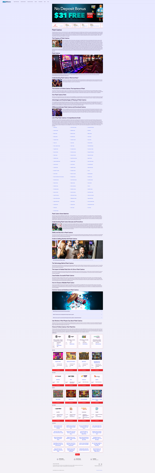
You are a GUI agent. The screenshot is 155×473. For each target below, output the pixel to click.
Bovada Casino (73, 136)
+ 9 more (74, 415)
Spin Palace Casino (90, 192)
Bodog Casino (55, 136)
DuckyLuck (84, 379)
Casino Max (72, 142)
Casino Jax (55, 142)
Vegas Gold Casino (90, 198)
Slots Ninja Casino (56, 189)
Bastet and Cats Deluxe (71, 361)
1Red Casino (55, 127)
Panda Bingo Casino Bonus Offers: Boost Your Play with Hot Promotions (58, 444)
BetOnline (89, 130)
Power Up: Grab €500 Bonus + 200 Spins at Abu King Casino (84, 427)
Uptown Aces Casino (91, 195)
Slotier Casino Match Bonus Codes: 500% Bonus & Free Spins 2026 (84, 438)
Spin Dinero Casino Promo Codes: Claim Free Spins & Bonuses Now (71, 444)
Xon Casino (89, 207)
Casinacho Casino (73, 139)
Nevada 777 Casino (56, 170)
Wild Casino (55, 207)
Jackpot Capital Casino (57, 161)
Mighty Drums (71, 399)
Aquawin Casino (56, 130)
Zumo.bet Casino (56, 210)
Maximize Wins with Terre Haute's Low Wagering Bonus (71, 432)
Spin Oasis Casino (23, 1)
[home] (6, 2)
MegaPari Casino (73, 167)
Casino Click (89, 139)
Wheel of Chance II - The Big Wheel (97, 400)
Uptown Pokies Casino (57, 198)
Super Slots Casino (16, 1)
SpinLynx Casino (56, 192)
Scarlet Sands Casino (74, 179)
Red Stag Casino (90, 173)
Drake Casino (55, 155)
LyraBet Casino (56, 167)
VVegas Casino (73, 204)
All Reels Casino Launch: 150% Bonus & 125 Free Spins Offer (71, 438)
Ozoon (89, 170)
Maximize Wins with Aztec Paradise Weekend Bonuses (84, 449)
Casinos (36, 1)
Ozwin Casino (55, 173)
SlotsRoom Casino (73, 189)
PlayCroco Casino (73, 173)
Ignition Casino (90, 158)
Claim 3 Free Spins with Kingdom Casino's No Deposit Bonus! (97, 450)
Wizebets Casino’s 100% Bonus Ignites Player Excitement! (71, 450)
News (45, 1)
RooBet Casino (90, 176)
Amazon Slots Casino (91, 127)
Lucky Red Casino (90, 164)
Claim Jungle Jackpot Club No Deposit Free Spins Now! (97, 426)
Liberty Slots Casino (90, 161)
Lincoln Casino (73, 164)
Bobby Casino (90, 133)
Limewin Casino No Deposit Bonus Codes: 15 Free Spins (84, 444)
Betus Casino (55, 133)
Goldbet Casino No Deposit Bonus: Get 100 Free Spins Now (71, 427)
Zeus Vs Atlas (58, 399)
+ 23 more (61, 415)
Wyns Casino (72, 207)
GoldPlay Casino (56, 158)
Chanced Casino (90, 142)
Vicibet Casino (73, 201)
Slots (48, 1)
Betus (71, 379)
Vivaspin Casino (56, 204)
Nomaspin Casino (73, 170)
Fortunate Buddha (84, 399)
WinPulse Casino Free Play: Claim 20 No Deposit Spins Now (97, 432)
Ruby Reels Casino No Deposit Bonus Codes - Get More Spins (97, 438)
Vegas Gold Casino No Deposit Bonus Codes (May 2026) (58, 450)
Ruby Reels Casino (56, 179)
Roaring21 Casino (73, 176)
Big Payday (84, 361)
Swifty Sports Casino (74, 195)
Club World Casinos (90, 145)
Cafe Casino (89, 136)
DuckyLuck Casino (73, 155)
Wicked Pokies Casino (91, 204)
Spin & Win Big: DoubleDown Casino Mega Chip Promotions (97, 444)
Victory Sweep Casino (91, 201)
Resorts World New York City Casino (59, 176)
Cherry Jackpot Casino (57, 145)
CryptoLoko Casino (30, 1)
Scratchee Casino (90, 179)
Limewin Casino (56, 164)
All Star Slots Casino (73, 127)
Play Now (58, 370)
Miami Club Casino (90, 167)
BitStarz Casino (73, 133)
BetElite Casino (73, 130)
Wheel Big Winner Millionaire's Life (97, 362)
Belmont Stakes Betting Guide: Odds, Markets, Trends (58, 438)
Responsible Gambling (99, 470)
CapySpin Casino (56, 139)
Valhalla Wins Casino (73, 198)
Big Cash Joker (58, 361)
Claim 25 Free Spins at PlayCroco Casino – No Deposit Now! (84, 432)
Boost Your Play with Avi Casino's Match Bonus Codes (58, 432)
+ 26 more (86, 416)
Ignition (97, 379)
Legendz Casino (73, 161)
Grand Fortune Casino (74, 158)
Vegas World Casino (56, 201)
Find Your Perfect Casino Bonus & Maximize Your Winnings (58, 427)
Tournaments (40, 1)
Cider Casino (72, 145)
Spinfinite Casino (90, 189)
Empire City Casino (90, 155)
